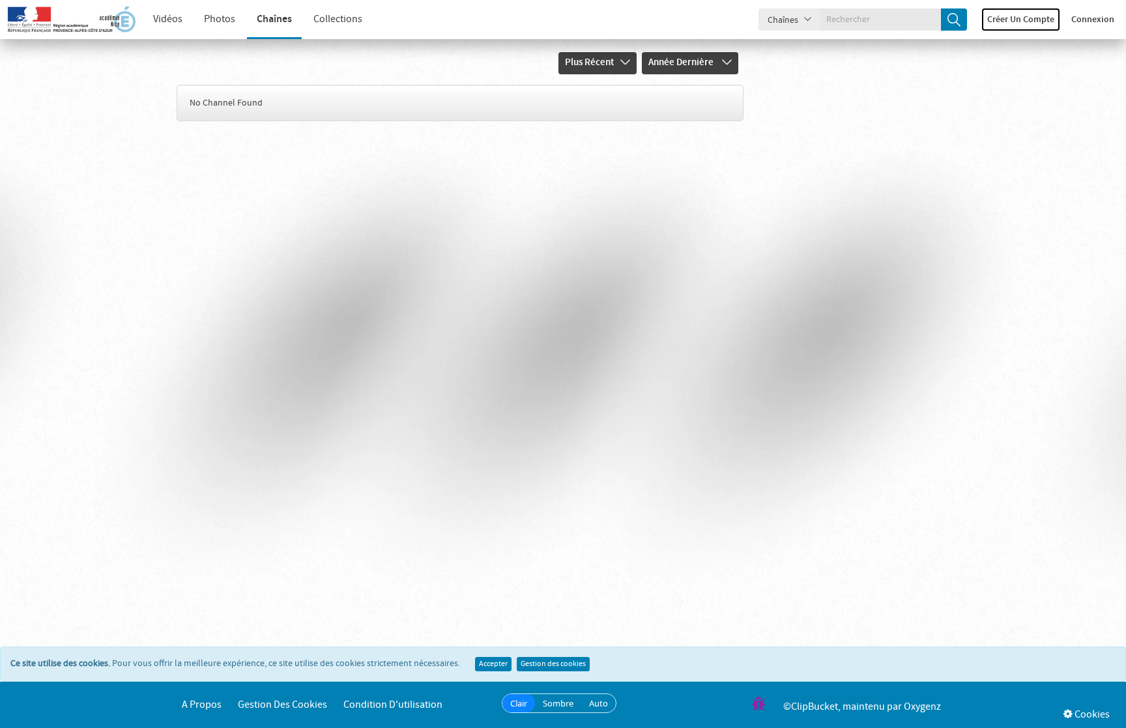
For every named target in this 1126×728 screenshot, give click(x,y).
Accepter (493, 664)
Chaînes (274, 19)
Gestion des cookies (553, 664)
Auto (598, 703)
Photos (219, 19)
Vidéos (167, 19)
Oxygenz (922, 707)
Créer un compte (1020, 19)
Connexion (1092, 19)
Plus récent (589, 62)
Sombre (558, 703)
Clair (518, 703)
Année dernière (681, 62)
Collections (337, 19)
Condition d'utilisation (392, 705)
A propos (202, 705)
